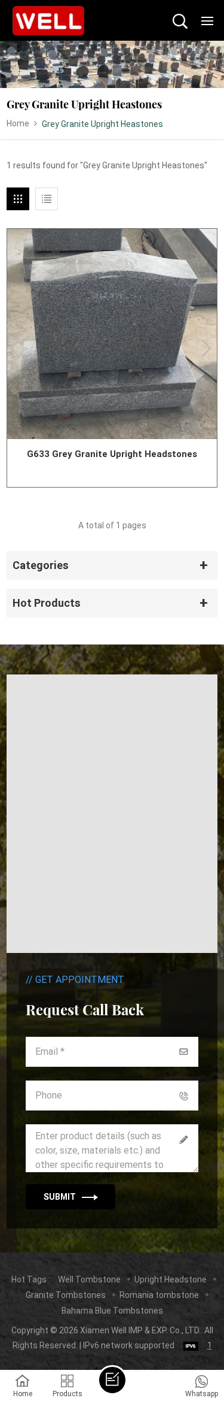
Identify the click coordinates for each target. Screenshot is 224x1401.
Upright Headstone (170, 1279)
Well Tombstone (89, 1279)
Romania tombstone (159, 1295)
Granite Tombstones (66, 1295)
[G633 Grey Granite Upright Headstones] (112, 334)
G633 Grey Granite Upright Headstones (112, 454)
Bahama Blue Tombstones (112, 1310)
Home (18, 123)
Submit (60, 1197)
